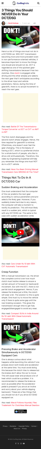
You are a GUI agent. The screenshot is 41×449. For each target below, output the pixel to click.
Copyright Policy (24, 426)
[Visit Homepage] (20, 3)
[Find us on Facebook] (15, 443)
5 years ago (26, 23)
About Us (17, 428)
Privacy (5, 426)
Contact (33, 426)
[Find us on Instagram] (21, 443)
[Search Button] (38, 3)
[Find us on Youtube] (24, 443)
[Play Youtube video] (20, 232)
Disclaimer (13, 426)
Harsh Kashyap (13, 23)
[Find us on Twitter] (18, 443)
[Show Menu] (3, 3)
